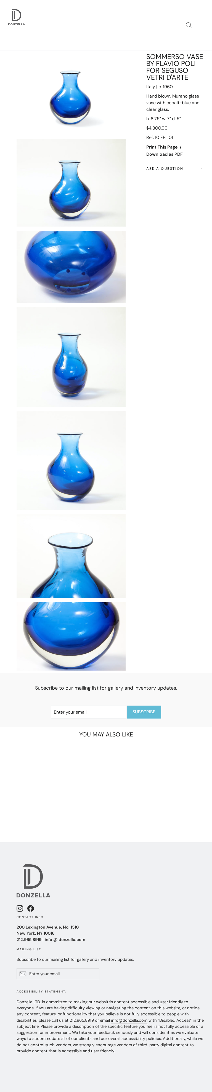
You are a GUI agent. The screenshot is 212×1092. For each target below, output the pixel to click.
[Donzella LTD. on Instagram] (20, 908)
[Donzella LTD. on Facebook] (30, 908)
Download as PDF (164, 154)
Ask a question (165, 168)
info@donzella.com (129, 1020)
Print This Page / (164, 147)
